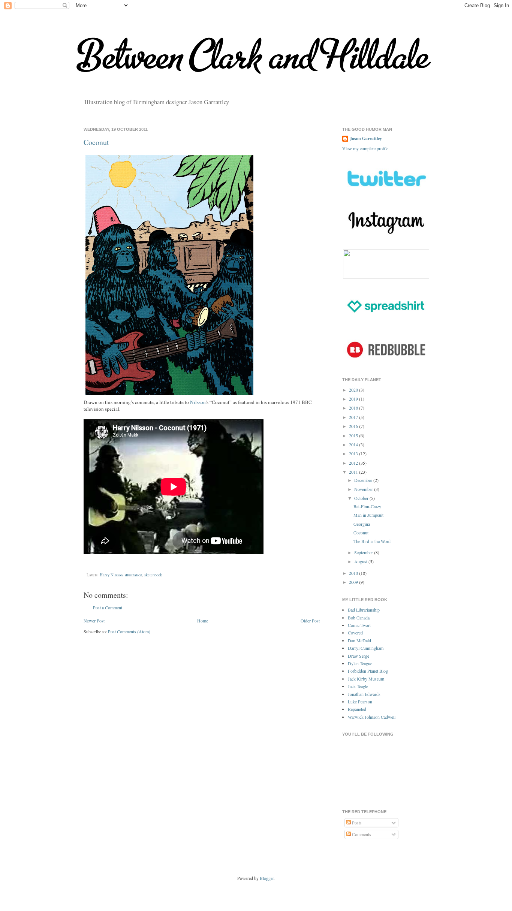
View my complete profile (365, 148)
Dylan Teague (360, 663)
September (364, 552)
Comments (361, 834)
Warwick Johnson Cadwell (371, 717)
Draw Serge (358, 656)
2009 (354, 582)
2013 (354, 453)
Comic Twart (359, 625)
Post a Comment (107, 607)
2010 (354, 573)
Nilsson (198, 402)
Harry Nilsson (111, 574)
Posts (356, 823)
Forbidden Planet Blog (368, 671)
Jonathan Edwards (364, 694)
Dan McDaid (359, 640)
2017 (354, 417)
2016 (354, 426)
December (363, 480)
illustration (133, 574)
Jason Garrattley (366, 139)
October (362, 498)
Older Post (310, 621)
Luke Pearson (360, 702)
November (364, 489)
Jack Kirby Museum (366, 679)
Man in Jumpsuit (368, 515)
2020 (354, 390)
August (361, 561)
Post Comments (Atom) (129, 631)
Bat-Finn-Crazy (367, 506)
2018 (354, 408)
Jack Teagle (358, 686)
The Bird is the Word (372, 541)
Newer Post (94, 621)
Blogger (267, 878)
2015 (354, 435)
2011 (354, 472)
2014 (354, 444)
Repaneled (357, 709)
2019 (354, 399)
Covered (355, 633)
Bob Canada (359, 618)
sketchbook (153, 574)
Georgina (361, 524)
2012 (354, 463)
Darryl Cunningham (365, 648)
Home (202, 621)
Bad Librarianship (364, 610)
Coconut (96, 142)
